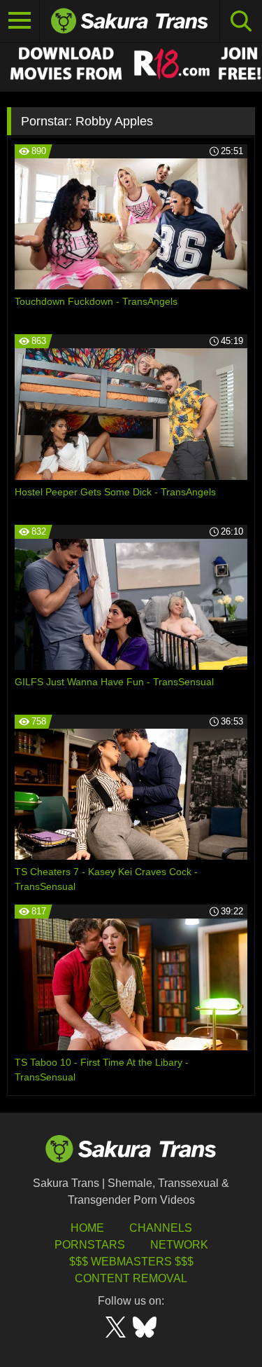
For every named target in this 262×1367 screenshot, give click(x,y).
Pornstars (89, 1245)
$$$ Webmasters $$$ (131, 1262)
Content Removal (131, 1278)
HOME (87, 1228)
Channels (160, 1228)
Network (179, 1245)
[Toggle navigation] (20, 21)
